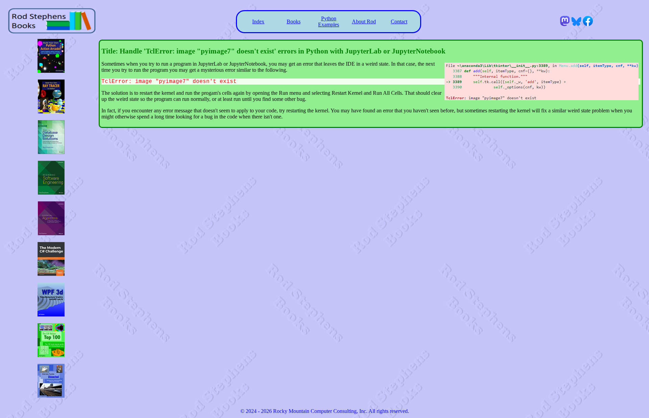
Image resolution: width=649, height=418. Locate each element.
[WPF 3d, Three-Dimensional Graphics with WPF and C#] (51, 314)
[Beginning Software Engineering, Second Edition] (51, 193)
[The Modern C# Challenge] (51, 274)
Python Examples (328, 21)
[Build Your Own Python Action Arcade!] (51, 71)
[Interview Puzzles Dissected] (51, 396)
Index (258, 21)
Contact (399, 21)
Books (294, 21)
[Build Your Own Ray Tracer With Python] (51, 111)
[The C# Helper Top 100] (51, 355)
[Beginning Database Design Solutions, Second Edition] (51, 152)
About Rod (364, 21)
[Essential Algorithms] (51, 233)
